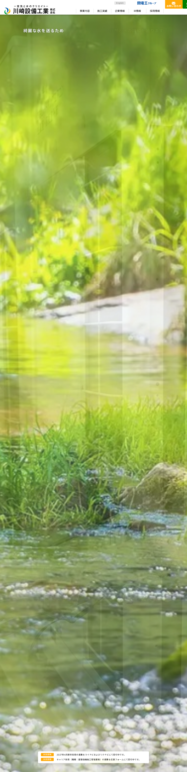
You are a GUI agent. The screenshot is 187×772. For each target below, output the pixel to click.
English (120, 3)
